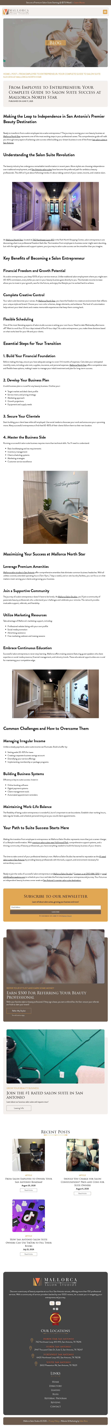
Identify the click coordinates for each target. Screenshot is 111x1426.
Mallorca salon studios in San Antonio (18, 572)
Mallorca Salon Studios (67, 596)
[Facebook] (54, 1308)
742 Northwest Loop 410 (43, 239)
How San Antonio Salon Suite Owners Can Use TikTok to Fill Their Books (28, 1242)
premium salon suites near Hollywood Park (50, 842)
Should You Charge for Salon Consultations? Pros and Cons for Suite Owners (82, 1182)
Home (6, 74)
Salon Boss (84, 1421)
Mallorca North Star (11, 136)
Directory (55, 1386)
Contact (55, 1406)
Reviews (55, 1402)
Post (14, 74)
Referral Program (55, 1398)
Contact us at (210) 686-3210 (87, 873)
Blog (55, 1394)
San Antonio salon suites (42, 169)
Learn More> (79, 2)
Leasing (55, 1390)
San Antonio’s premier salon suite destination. (62, 880)
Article (28, 1175)
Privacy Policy (67, 916)
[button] (105, 12)
